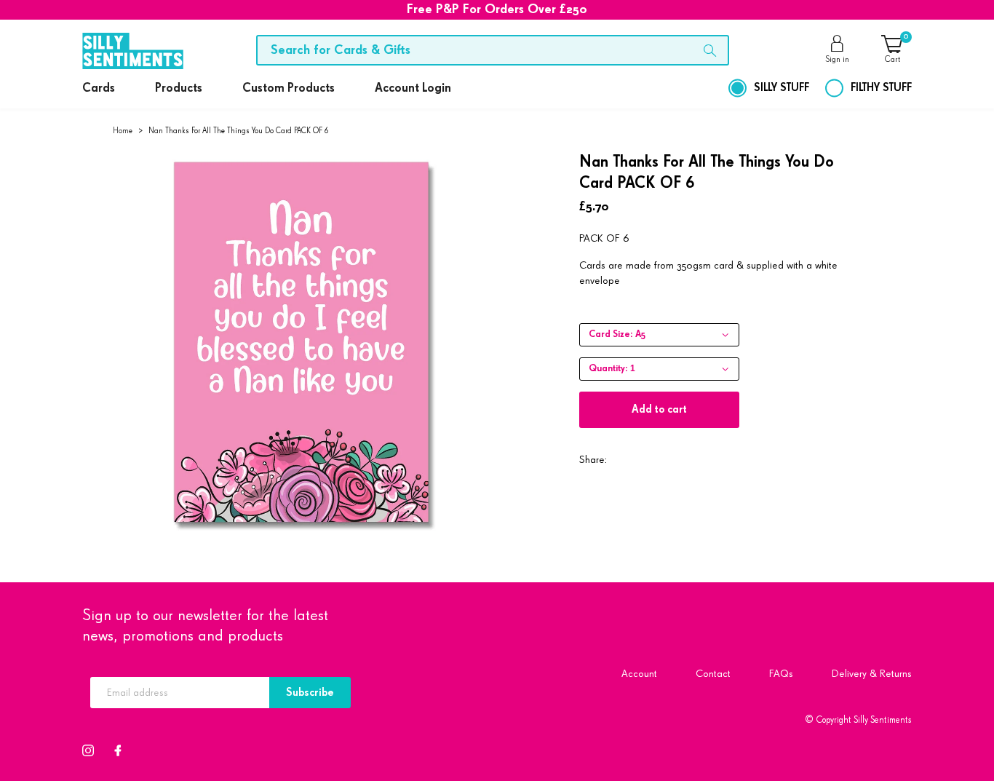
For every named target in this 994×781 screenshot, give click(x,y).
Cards (98, 88)
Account (639, 673)
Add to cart (659, 409)
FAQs (781, 673)
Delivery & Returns (872, 673)
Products (178, 88)
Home (122, 131)
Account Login (413, 88)
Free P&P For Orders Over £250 (497, 9)
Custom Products (288, 88)
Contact (713, 673)
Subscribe (310, 692)
